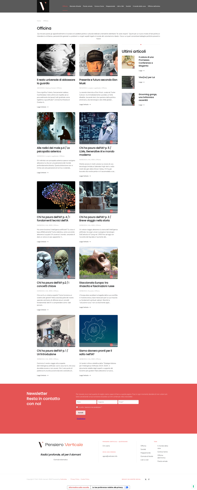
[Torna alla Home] (43, 6)
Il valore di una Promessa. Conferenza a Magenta (146, 61)
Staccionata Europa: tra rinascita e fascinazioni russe (96, 284)
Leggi (140, 71)
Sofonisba (63, 479)
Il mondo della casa (139, 6)
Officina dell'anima (154, 6)
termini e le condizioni (93, 407)
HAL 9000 (91, 160)
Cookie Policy (85, 479)
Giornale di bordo (75, 6)
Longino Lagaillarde (94, 88)
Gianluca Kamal (50, 88)
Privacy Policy (75, 479)
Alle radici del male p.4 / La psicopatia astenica (53, 149)
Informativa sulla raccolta (79, 487)
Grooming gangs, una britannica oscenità (148, 97)
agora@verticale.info (110, 456)
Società (128, 6)
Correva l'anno (99, 6)
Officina (65, 6)
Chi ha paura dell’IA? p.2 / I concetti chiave (53, 284)
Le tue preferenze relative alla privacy (107, 487)
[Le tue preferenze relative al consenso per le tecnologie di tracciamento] (193, 486)
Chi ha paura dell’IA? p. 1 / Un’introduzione (52, 352)
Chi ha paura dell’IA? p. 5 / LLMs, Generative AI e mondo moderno (96, 151)
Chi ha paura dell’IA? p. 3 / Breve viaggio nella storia (95, 218)
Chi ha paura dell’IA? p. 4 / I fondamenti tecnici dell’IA (53, 218)
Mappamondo (110, 6)
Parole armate (87, 6)
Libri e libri (120, 6)
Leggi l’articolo (41, 107)
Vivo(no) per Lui (147, 77)
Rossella (90, 291)
